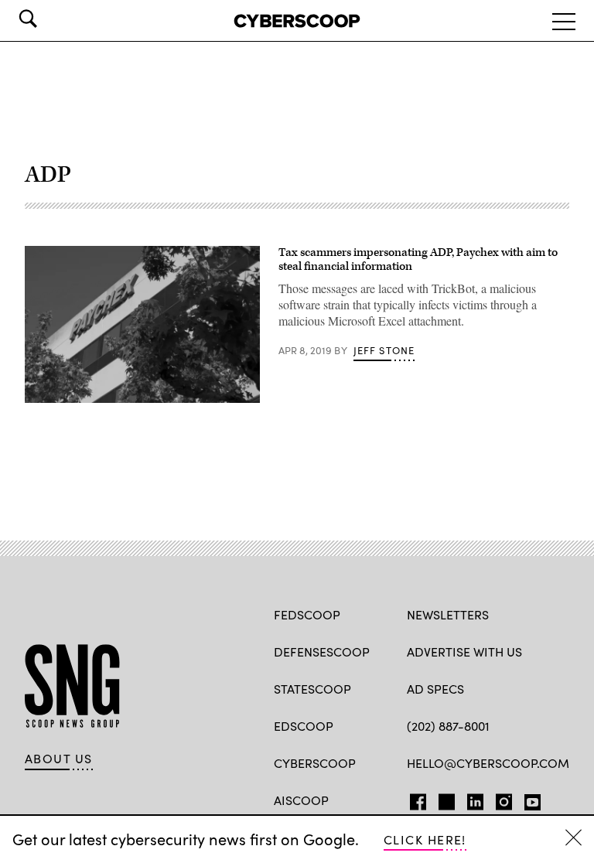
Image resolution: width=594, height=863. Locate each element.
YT (528, 799)
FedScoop (307, 614)
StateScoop (312, 689)
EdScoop (303, 726)
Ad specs (435, 689)
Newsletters (448, 614)
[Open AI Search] (49, 18)
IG (499, 799)
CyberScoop (315, 763)
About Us (59, 758)
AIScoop (301, 800)
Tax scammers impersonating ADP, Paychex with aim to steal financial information (418, 259)
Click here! (425, 839)
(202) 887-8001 (448, 726)
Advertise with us (464, 651)
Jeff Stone (384, 350)
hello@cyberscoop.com (488, 763)
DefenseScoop (322, 651)
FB (414, 799)
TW (444, 799)
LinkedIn (475, 799)
